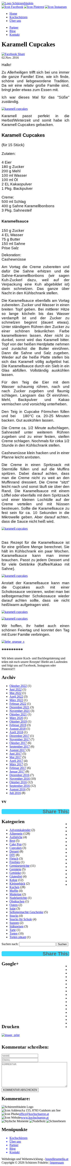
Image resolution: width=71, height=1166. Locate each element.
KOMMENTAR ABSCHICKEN (20, 1089)
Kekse (13, 880)
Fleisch (13, 858)
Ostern (13, 905)
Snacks (13, 915)
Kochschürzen (18, 17)
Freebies (14, 862)
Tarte (12, 930)
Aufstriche (15, 837)
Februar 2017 (17, 768)
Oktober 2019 (18, 721)
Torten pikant (17, 937)
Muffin (13, 890)
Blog (12, 31)
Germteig (15, 869)
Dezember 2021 (19, 707)
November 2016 (19, 778)
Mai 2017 (15, 757)
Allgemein (15, 833)
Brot (12, 840)
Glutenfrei (15, 876)
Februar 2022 (17, 703)
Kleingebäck (17, 883)
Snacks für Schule (20, 919)
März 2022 (16, 700)
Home (13, 13)
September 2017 (19, 746)
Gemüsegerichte (19, 865)
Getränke (15, 872)
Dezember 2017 (19, 735)
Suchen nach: (10, 944)
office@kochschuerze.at (34, 1114)
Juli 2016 (15, 793)
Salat (12, 908)
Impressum (57, 1162)
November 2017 (19, 739)
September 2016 (19, 785)
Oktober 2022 (18, 686)
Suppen (14, 922)
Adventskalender (20, 830)
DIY (12, 855)
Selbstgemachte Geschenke (26, 912)
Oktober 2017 (18, 743)
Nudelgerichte (18, 897)
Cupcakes (15, 848)
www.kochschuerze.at (35, 1117)
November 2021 (19, 710)
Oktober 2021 (18, 714)
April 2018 (16, 732)
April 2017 (16, 760)
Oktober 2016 (18, 782)
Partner (13, 27)
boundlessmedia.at (56, 1159)
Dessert (14, 851)
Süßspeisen (16, 926)
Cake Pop (15, 844)
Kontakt (14, 34)
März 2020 (16, 718)
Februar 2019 (17, 725)
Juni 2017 (15, 753)
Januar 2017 (17, 771)
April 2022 (16, 696)
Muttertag (15, 894)
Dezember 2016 (19, 775)
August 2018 (17, 728)
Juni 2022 (15, 689)
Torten (13, 933)
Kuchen (14, 887)
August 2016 (17, 789)
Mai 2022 (15, 693)
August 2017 (17, 750)
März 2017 (16, 764)
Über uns (15, 20)
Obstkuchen (16, 901)
